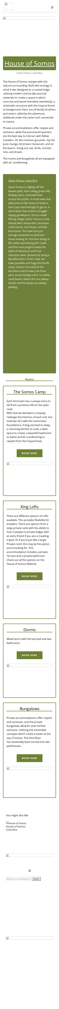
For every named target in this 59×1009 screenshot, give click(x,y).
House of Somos (15, 826)
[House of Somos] (29, 823)
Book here (29, 453)
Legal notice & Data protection (29, 996)
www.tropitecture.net (29, 990)
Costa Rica (11, 829)
